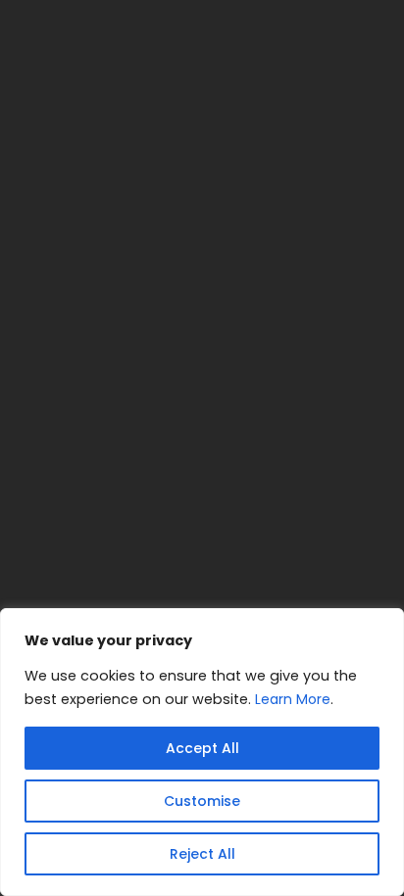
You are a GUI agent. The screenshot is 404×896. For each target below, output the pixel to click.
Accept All (202, 748)
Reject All (202, 854)
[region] (202, 752)
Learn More (292, 699)
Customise (202, 801)
